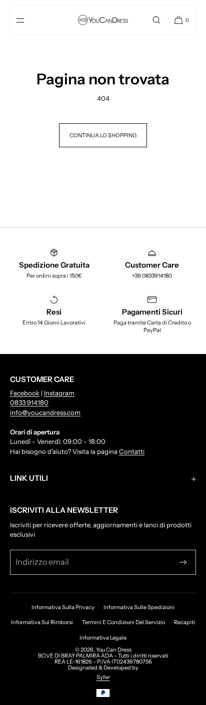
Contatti (131, 451)
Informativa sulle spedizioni (139, 607)
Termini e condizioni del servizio (123, 622)
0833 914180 (29, 402)
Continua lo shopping (103, 135)
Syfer (103, 677)
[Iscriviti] (183, 562)
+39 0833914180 (152, 275)
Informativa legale (103, 637)
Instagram (59, 393)
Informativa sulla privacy (63, 607)
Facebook (25, 393)
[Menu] (28, 19)
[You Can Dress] (103, 19)
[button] (156, 19)
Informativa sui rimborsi (42, 622)
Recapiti (184, 622)
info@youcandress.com (45, 412)
